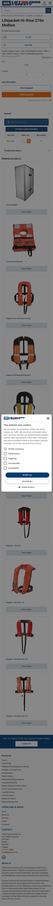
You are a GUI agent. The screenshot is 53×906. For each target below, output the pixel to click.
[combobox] (48, 418)
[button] (27, 487)
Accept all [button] (27, 475)
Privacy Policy (35, 443)
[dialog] (26, 453)
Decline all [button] (27, 481)
